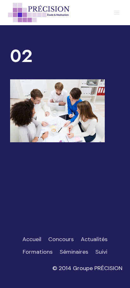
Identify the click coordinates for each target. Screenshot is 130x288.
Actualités (94, 239)
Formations (38, 252)
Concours (61, 239)
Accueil (31, 239)
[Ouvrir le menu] (116, 12)
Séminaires (74, 252)
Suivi (101, 252)
